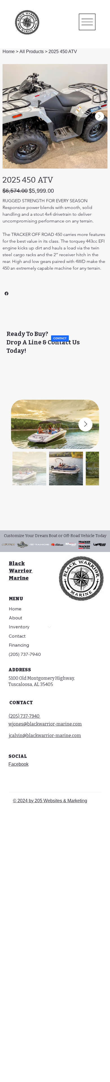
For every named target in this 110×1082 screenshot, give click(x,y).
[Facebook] (6, 293)
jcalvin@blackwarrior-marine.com (45, 735)
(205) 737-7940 (25, 654)
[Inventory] (50, 626)
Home (15, 609)
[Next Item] (99, 116)
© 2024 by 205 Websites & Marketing (50, 800)
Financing (19, 645)
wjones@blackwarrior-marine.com (45, 724)
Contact (17, 636)
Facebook (18, 764)
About (15, 617)
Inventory (19, 626)
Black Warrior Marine (21, 570)
